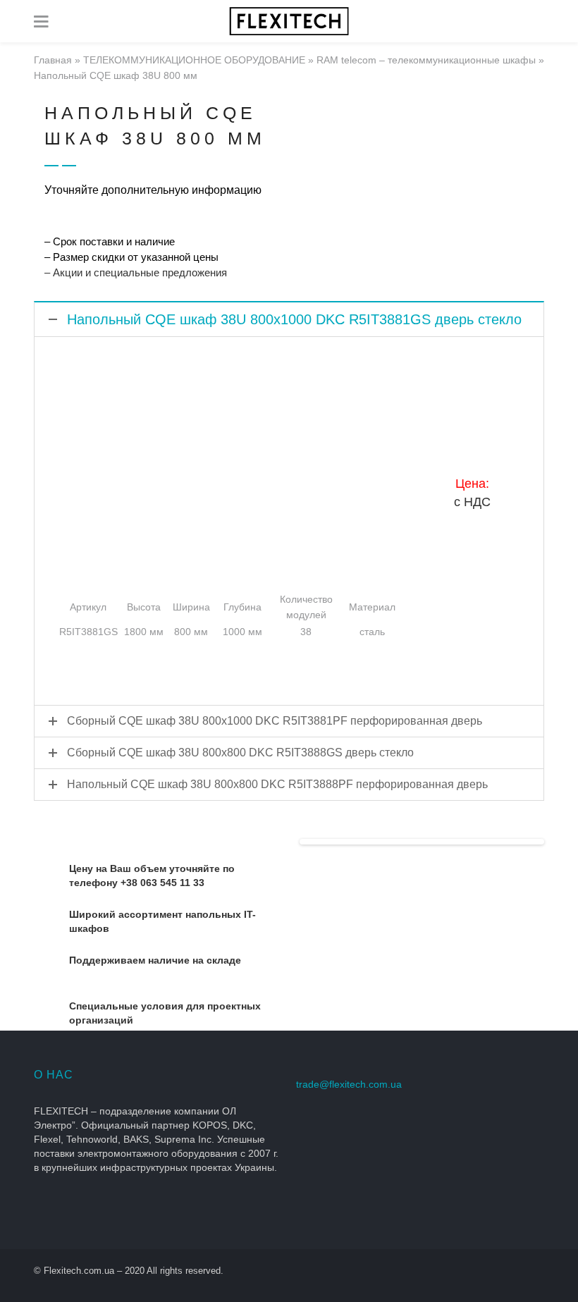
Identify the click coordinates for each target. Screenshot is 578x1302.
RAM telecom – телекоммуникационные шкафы (426, 60)
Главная (53, 60)
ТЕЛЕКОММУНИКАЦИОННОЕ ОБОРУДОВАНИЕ (194, 60)
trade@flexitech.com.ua (349, 1084)
